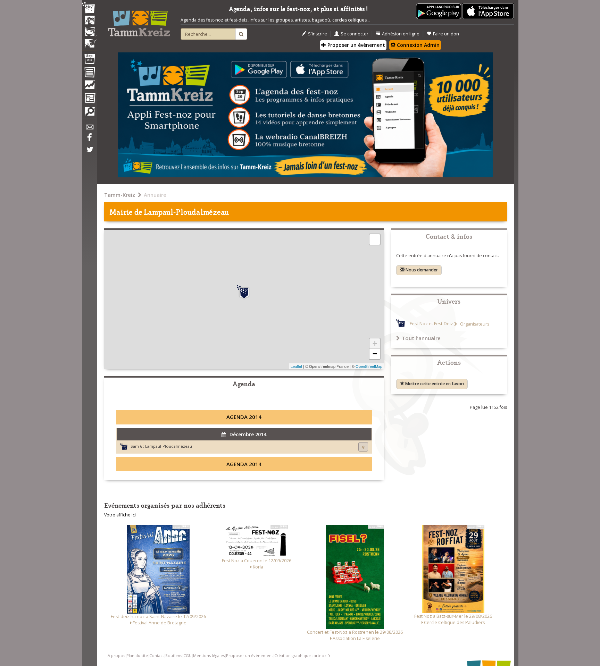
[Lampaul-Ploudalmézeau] (244, 292)
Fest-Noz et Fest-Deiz (431, 324)
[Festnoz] (89, 8)
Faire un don (446, 34)
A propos (116, 655)
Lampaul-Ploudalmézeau (168, 446)
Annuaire (155, 194)
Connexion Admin (417, 45)
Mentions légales (209, 655)
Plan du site (137, 655)
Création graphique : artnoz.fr (302, 655)
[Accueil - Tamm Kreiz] (139, 21)
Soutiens (173, 655)
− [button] (375, 353)
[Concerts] (89, 21)
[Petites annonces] (89, 113)
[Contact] (89, 129)
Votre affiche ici (120, 515)
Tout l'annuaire (421, 338)
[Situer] (363, 447)
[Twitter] (89, 153)
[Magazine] (89, 99)
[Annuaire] (89, 73)
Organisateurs (474, 324)
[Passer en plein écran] (374, 239)
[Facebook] (89, 139)
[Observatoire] (89, 86)
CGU (187, 655)
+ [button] (375, 343)
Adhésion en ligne (400, 34)
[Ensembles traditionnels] (89, 41)
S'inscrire (317, 34)
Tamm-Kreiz (119, 194)
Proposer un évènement (355, 45)
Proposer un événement (249, 655)
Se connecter (354, 34)
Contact (156, 655)
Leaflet (296, 366)
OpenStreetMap (369, 366)
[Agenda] (89, 60)
